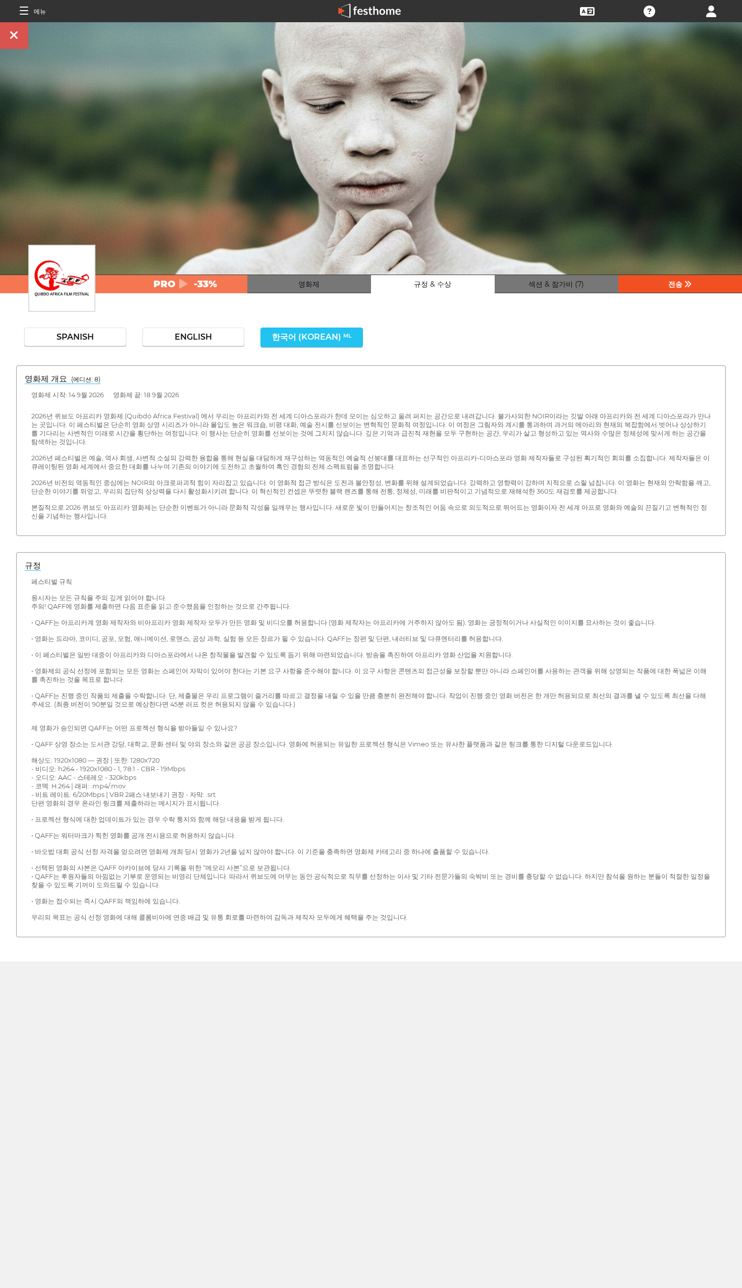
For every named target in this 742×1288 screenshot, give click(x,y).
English (193, 337)
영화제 (309, 284)
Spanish (75, 337)
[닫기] (14, 35)
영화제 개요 (62, 379)
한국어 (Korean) (311, 337)
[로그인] (711, 10)
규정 (33, 565)
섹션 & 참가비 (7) (556, 284)
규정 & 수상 (432, 284)
